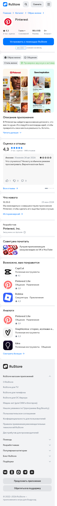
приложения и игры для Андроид (19, 499)
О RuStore (8, 382)
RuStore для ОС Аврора (15, 397)
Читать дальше (10, 132)
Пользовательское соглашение (19, 413)
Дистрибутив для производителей (20, 432)
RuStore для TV (11, 387)
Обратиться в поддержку (27, 488)
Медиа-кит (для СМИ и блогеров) (20, 403)
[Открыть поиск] (26, 4)
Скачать (37, 4)
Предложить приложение (27, 481)
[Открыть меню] (49, 4)
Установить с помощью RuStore (28, 41)
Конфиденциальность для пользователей (24, 418)
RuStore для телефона (14, 392)
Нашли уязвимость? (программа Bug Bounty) (26, 408)
